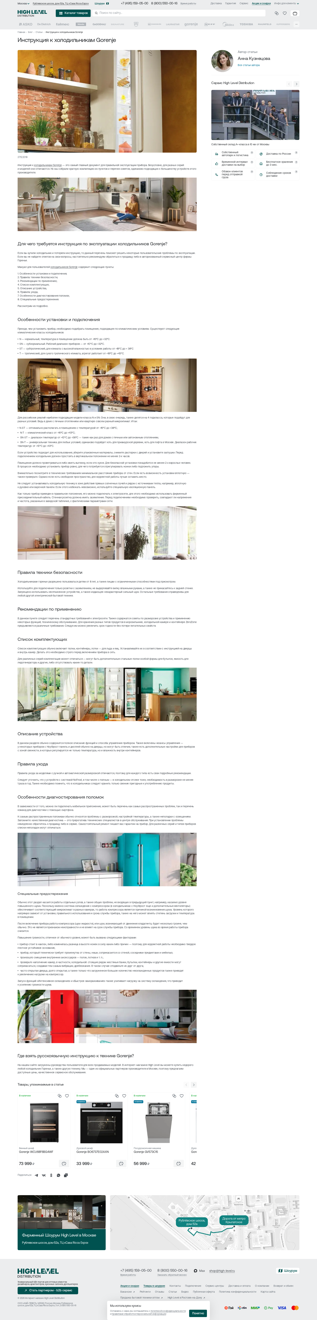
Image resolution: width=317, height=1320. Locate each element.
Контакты (175, 1286)
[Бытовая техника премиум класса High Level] (32, 13)
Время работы (188, 3)
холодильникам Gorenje (48, 165)
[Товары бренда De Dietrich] (44, 24)
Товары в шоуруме (154, 1286)
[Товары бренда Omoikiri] (154, 24)
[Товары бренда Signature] (118, 24)
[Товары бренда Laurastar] (173, 24)
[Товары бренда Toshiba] (246, 24)
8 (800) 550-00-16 (164, 3)
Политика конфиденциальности (237, 1292)
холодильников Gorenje (64, 267)
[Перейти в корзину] (295, 13)
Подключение (193, 1286)
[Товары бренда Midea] (228, 24)
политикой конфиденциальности (168, 1311)
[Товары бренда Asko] (26, 24)
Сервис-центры (214, 1286)
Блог (30, 32)
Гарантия (230, 3)
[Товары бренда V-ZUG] (136, 24)
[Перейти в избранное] (285, 13)
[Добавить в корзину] (64, 1163)
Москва (22, 3)
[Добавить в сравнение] (59, 1096)
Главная (21, 32)
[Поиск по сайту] (179, 13)
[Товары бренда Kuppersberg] (283, 24)
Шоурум (100, 3)
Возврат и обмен (283, 1286)
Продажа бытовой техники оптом (140, 1297)
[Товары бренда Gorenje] (191, 24)
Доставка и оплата (239, 1286)
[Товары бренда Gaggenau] (99, 24)
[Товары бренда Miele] (81, 24)
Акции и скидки (261, 3)
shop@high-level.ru (222, 1271)
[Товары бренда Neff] (210, 24)
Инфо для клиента (285, 3)
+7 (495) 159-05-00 (134, 3)
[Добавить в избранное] (67, 1096)
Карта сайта (268, 1292)
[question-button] (251, 152)
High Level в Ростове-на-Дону (185, 1297)
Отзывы (159, 1292)
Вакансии (126, 1292)
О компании (262, 1286)
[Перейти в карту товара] (44, 1122)
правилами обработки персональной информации (139, 1314)
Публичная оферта (204, 1292)
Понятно (198, 1313)
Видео (185, 1292)
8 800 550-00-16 (68, 1306)
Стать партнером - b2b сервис (50, 1290)
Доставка (216, 3)
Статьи (39, 32)
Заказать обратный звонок (172, 1275)
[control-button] (194, 1085)
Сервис (244, 3)
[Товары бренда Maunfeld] (265, 24)
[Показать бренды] (296, 24)
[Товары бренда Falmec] (62, 24)
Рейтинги (145, 1292)
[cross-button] (66, 1175)
